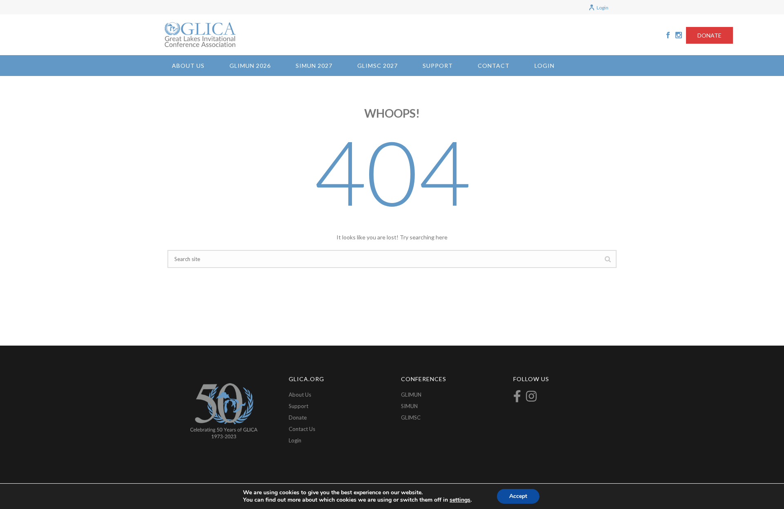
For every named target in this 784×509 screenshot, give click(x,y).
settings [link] (460, 500)
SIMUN (409, 406)
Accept (518, 496)
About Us (188, 65)
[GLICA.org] (200, 34)
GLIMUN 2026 (250, 65)
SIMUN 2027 (314, 65)
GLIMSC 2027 (377, 65)
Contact (494, 65)
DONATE (709, 35)
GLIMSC (411, 417)
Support (438, 65)
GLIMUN (411, 394)
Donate (298, 417)
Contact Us (302, 429)
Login (602, 7)
